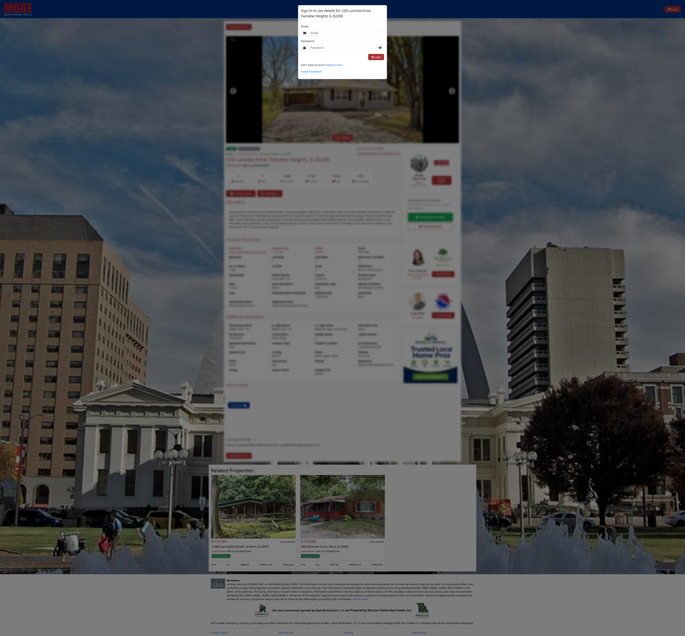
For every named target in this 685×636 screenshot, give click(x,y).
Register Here (334, 65)
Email (304, 26)
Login (377, 57)
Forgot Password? (311, 71)
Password (307, 41)
